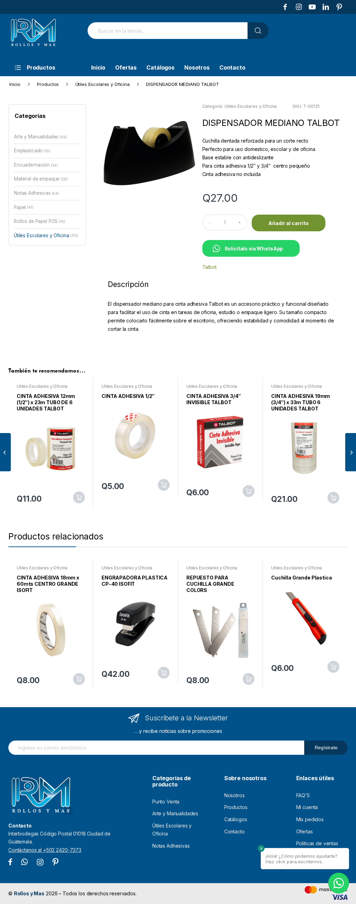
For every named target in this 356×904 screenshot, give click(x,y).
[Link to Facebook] (285, 7)
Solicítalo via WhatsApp (254, 248)
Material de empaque (36, 179)
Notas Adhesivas (32, 193)
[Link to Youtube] (312, 7)
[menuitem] (44, 67)
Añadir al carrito (288, 223)
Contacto (234, 831)
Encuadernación (32, 165)
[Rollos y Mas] (33, 36)
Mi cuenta (307, 807)
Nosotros (234, 795)
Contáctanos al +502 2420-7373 (44, 850)
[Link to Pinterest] (339, 7)
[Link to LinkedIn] (326, 7)
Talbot (209, 267)
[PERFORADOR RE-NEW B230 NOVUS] (5, 452)
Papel (20, 207)
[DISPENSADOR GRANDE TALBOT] (350, 452)
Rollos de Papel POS (36, 221)
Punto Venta (165, 802)
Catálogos (235, 819)
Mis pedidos (310, 819)
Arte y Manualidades (36, 136)
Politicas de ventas (317, 843)
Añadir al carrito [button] (79, 497)
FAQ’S (303, 795)
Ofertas (304, 831)
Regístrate (326, 747)
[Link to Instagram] (298, 7)
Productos (236, 807)
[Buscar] (258, 30)
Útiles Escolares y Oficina (251, 106)
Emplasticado (28, 150)
